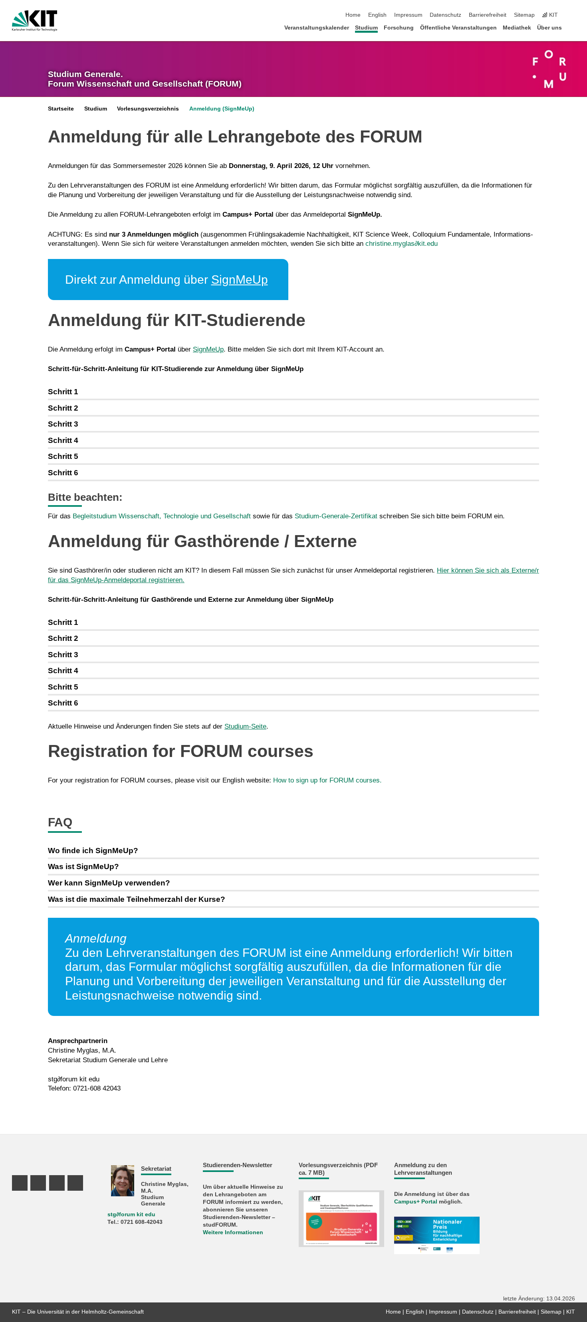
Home (353, 15)
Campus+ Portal (415, 1202)
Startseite (61, 109)
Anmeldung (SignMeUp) (221, 109)
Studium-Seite (245, 726)
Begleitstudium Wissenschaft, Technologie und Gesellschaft (162, 516)
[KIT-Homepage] (34, 20)
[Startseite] (572, 27)
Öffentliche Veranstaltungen (458, 28)
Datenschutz (445, 15)
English (377, 15)
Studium (366, 28)
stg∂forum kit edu (73, 1079)
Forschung (399, 28)
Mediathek (517, 28)
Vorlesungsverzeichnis (148, 109)
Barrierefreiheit (487, 15)
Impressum (408, 15)
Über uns (549, 28)
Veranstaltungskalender (316, 28)
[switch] (572, 15)
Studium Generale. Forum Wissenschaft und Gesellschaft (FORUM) (145, 79)
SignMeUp (239, 279)
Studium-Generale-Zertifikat (336, 516)
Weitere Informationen (233, 1232)
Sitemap (524, 15)
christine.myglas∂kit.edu (401, 243)
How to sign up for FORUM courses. (327, 780)
